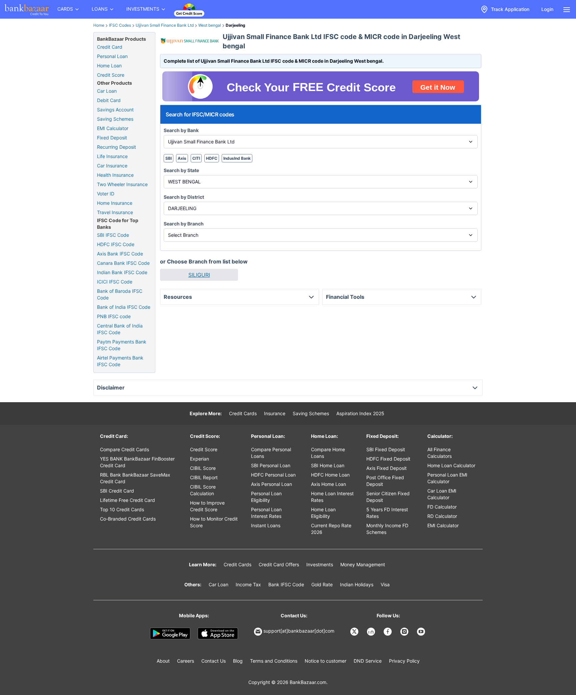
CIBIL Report (204, 477)
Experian (199, 459)
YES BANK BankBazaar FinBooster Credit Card (137, 462)
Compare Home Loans (328, 453)
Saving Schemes (115, 119)
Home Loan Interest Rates (332, 497)
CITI (196, 158)
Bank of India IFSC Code (123, 307)
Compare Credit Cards (124, 449)
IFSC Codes (120, 25)
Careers (185, 661)
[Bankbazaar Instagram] (405, 632)
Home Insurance (114, 203)
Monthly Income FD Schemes (387, 529)
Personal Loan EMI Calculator (447, 478)
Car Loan (107, 91)
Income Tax (248, 584)
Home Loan (109, 65)
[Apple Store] (218, 634)
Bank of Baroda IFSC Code (119, 294)
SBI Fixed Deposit (385, 449)
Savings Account (115, 109)
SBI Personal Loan (270, 465)
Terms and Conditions (273, 661)
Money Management (362, 564)
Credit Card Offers (279, 564)
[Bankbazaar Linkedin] (371, 632)
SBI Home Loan (327, 465)
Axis (182, 158)
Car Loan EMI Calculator (441, 494)
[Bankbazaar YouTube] (421, 632)
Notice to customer (325, 661)
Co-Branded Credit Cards (128, 519)
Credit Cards (243, 413)
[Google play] (170, 634)
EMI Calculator (112, 128)
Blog (238, 661)
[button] (199, 275)
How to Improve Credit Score (207, 506)
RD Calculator (442, 516)
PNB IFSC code (114, 316)
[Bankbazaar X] (355, 632)
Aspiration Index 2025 (360, 413)
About (163, 661)
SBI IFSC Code (113, 235)
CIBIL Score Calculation (203, 490)
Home (98, 25)
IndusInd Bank (237, 158)
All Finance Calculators (439, 453)
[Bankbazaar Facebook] (388, 632)
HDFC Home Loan (330, 475)
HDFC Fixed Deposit (388, 459)
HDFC (211, 158)
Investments (319, 564)
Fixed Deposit (112, 137)
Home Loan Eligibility (323, 513)
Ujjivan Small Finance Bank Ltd (165, 25)
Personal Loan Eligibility (266, 497)
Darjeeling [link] (235, 25)
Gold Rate (322, 584)
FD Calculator (442, 507)
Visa (385, 584)
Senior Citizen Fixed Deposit (388, 497)
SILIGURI (199, 274)
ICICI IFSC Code (114, 281)
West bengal (209, 25)
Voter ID (105, 193)
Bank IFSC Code (286, 584)
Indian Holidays (356, 584)
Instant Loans (265, 525)
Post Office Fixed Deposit (385, 481)
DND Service (368, 661)
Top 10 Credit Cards (122, 509)
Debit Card (109, 100)
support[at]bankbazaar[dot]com (298, 631)
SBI (168, 158)
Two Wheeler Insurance (122, 184)
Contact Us (213, 661)
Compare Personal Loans (271, 453)
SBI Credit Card (117, 491)
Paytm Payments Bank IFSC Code (121, 345)
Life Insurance (112, 156)
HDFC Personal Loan (273, 475)
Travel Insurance (115, 212)
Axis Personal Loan (271, 484)
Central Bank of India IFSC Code (120, 329)
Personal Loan (112, 56)
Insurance (274, 413)
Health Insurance (115, 175)
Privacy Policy (404, 661)
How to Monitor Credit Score (214, 522)
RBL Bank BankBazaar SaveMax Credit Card (135, 478)
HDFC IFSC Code (115, 244)
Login (547, 9)
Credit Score (110, 75)
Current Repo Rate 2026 (331, 529)
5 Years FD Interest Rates (387, 513)
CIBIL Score (203, 468)
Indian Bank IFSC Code (122, 272)
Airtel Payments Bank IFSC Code (120, 361)
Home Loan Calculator (451, 465)
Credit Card (109, 47)
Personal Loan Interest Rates (266, 513)
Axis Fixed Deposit (386, 468)
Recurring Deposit (116, 147)
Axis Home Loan (328, 484)
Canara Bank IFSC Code (123, 263)
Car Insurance (112, 165)
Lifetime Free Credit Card (127, 500)
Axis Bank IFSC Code (120, 253)
